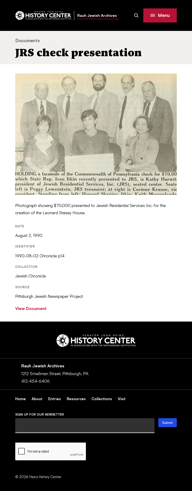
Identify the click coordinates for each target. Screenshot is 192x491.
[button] (160, 15)
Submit (167, 423)
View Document (31, 308)
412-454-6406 (35, 381)
